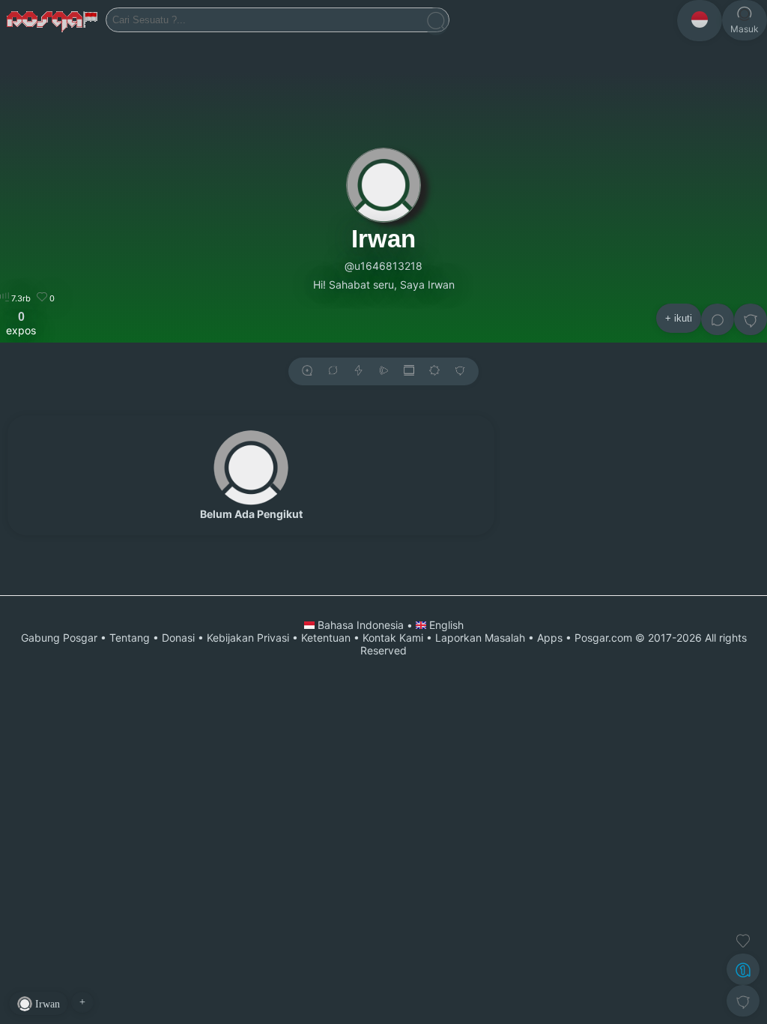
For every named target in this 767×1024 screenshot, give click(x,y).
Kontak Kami (393, 637)
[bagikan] (332, 371)
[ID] (699, 20)
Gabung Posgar (59, 637)
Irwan (383, 239)
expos (21, 323)
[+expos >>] (307, 371)
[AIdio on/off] (383, 371)
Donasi (178, 637)
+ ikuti (678, 318)
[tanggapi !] (743, 941)
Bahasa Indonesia (361, 624)
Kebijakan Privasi (248, 637)
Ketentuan (326, 637)
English (445, 624)
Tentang (129, 637)
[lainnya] (750, 319)
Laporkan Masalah (480, 637)
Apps (550, 637)
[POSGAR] (53, 20)
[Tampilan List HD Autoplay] (409, 371)
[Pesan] (717, 319)
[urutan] (358, 371)
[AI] (743, 969)
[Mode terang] (434, 371)
